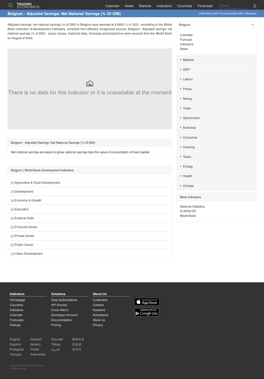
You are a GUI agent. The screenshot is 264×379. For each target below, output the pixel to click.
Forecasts (16, 320)
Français (16, 354)
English (15, 339)
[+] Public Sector (22, 244)
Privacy (98, 325)
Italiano (36, 344)
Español (15, 344)
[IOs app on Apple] (146, 301)
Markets (187, 60)
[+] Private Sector (22, 235)
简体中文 (78, 339)
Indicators (186, 44)
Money (186, 98)
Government (190, 118)
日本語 (76, 344)
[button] (255, 6)
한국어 (76, 349)
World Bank (164, 33)
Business (188, 127)
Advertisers (100, 315)
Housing (188, 147)
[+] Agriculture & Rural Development (35, 182)
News (184, 49)
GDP (185, 69)
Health (186, 176)
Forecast (186, 39)
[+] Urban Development (27, 253)
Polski (35, 349)
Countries (16, 305)
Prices (186, 89)
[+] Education (20, 209)
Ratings (15, 325)
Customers (100, 300)
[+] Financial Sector (24, 227)
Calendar (186, 35)
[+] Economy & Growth (26, 200)
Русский (57, 339)
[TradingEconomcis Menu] (12, 5)
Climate (187, 186)
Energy (187, 166)
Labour (187, 79)
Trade (186, 108)
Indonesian (38, 354)
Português (17, 349)
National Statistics (192, 206)
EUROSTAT (188, 211)
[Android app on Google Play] (146, 312)
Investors (99, 310)
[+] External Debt (22, 218)
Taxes (186, 156)
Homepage (17, 300)
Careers (98, 305)
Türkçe (55, 344)
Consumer (189, 137)
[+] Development (22, 191)
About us (99, 320)
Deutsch (36, 339)
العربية (55, 349)
